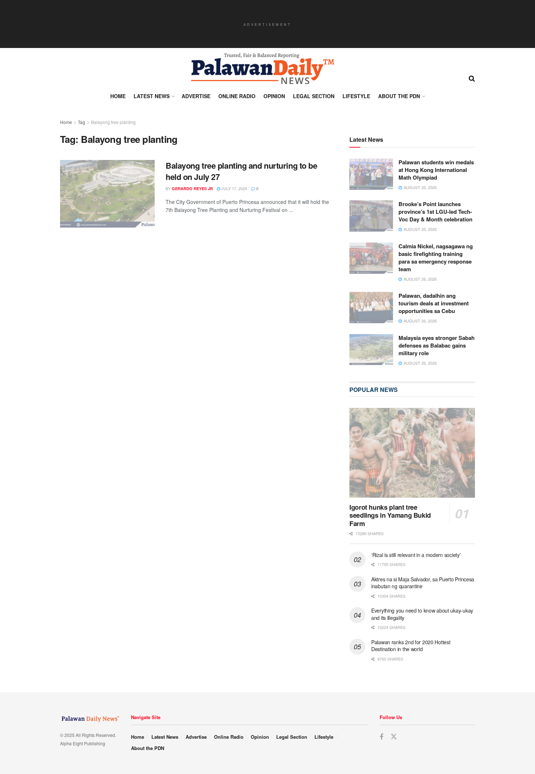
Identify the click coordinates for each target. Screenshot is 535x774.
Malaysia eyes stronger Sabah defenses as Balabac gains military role (437, 345)
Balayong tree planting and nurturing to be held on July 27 (241, 171)
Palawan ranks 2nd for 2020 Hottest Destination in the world (410, 645)
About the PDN (399, 96)
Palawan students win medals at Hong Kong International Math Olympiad (436, 169)
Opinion (274, 96)
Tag (81, 122)
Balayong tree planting (113, 122)
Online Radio (236, 96)
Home (118, 96)
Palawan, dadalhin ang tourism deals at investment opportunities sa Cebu (434, 303)
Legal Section (313, 96)
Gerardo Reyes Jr (192, 188)
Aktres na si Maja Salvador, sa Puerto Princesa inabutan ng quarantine (422, 583)
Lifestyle (356, 96)
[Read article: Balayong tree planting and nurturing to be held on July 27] (107, 194)
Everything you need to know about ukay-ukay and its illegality (422, 614)
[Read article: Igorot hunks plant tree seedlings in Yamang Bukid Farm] (412, 453)
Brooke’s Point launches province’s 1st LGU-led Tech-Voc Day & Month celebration (435, 211)
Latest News (152, 96)
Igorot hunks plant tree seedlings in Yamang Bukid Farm (390, 515)
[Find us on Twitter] (394, 737)
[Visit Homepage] (262, 69)
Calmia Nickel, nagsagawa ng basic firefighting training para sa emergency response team (436, 257)
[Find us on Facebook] (381, 737)
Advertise (196, 96)
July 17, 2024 (233, 188)
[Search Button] (472, 78)
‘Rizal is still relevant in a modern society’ (415, 554)
